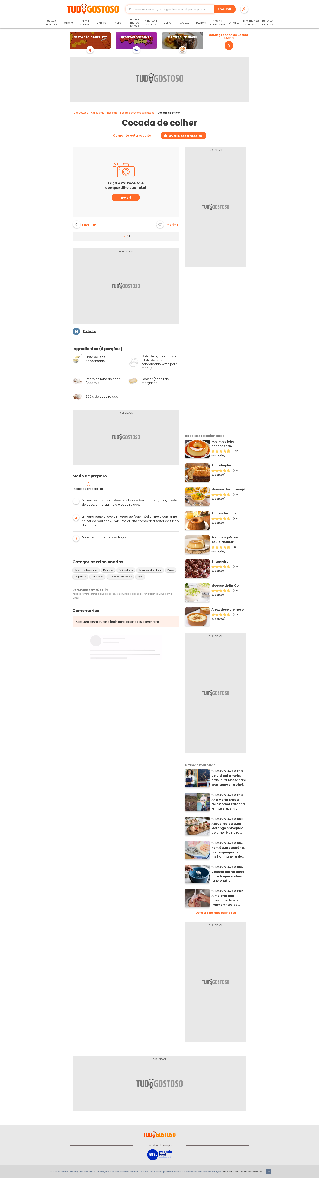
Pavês (170, 570)
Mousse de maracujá (228, 489)
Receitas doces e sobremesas (137, 112)
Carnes (101, 22)
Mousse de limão (225, 585)
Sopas (168, 22)
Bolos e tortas (85, 23)
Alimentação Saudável (251, 23)
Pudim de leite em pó (120, 576)
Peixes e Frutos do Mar (134, 23)
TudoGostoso (80, 112)
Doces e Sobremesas (217, 23)
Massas (184, 22)
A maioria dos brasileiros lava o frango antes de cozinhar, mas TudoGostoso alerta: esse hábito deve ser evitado (228, 900)
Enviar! (126, 198)
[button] (167, 224)
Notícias (68, 22)
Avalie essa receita (185, 136)
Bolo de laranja (223, 513)
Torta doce (97, 576)
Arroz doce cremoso (227, 609)
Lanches (234, 22)
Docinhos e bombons (150, 570)
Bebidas (201, 22)
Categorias (97, 112)
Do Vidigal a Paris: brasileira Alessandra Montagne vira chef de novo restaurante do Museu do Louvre (228, 780)
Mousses (108, 570)
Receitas (112, 112)
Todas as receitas (267, 23)
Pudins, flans (126, 570)
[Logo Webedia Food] (159, 1154)
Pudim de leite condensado (222, 444)
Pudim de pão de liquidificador (224, 539)
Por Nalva (89, 331)
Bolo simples (221, 465)
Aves (118, 22)
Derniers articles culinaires (216, 913)
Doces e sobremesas (86, 570)
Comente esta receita (132, 135)
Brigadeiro (80, 576)
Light (140, 576)
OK (268, 1171)
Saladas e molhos (151, 23)
